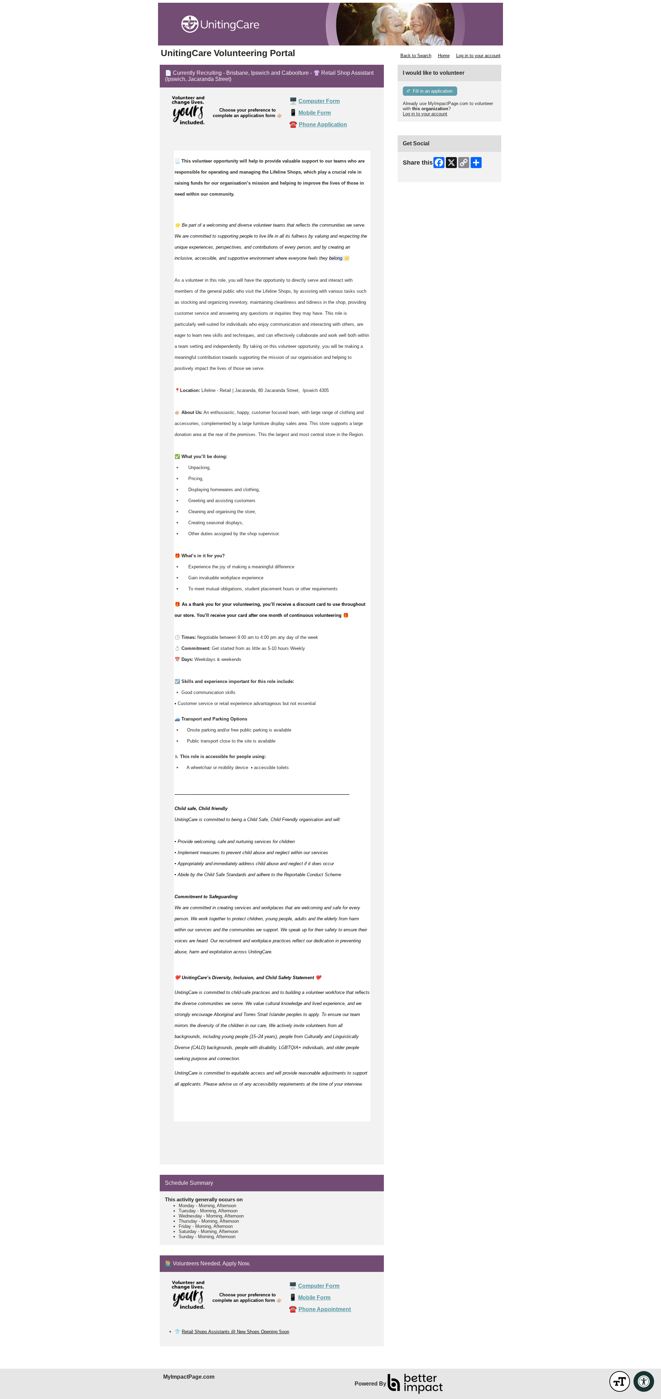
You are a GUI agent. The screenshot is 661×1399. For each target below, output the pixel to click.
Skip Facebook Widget (425, 174)
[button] (619, 1381)
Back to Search (415, 55)
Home (444, 55)
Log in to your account (478, 55)
